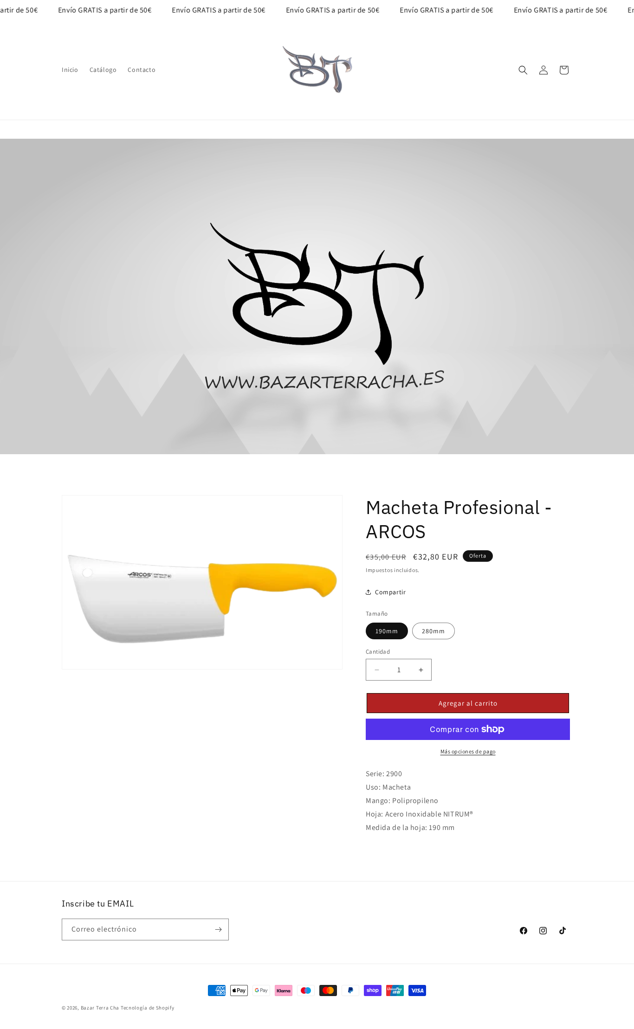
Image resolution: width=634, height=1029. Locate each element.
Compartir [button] (390, 592)
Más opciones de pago (468, 751)
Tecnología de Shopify (148, 1007)
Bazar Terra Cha (100, 1007)
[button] (523, 70)
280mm (433, 631)
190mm (386, 631)
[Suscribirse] (218, 929)
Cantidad (378, 652)
